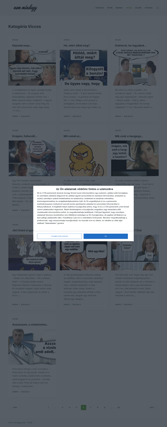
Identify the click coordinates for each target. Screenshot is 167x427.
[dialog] (83, 213)
